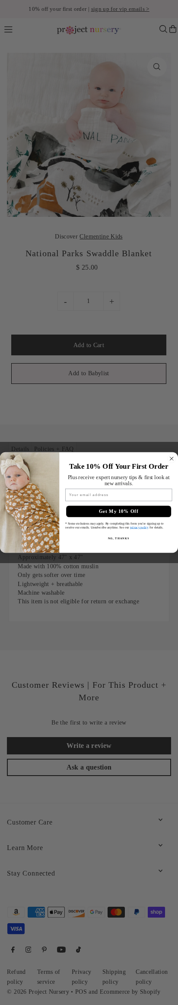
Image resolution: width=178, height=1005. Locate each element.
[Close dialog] (172, 458)
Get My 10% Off (119, 511)
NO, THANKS (119, 537)
